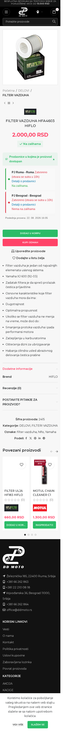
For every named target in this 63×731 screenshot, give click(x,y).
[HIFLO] (11, 507)
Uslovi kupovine (14, 655)
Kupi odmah (30, 242)
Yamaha (50, 432)
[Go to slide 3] (32, 535)
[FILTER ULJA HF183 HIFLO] (16, 473)
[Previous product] (5, 103)
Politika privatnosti (15, 649)
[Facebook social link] (26, 438)
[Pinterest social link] (35, 438)
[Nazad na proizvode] (9, 103)
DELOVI (23, 90)
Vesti (6, 629)
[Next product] (13, 103)
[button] (30, 159)
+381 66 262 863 (18, 581)
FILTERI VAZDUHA (16, 95)
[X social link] (30, 438)
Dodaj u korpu (30, 233)
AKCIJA (7, 683)
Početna (9, 90)
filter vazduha (27, 432)
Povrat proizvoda (14, 668)
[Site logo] (23, 11)
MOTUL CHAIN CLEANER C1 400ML (43, 494)
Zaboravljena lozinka (17, 662)
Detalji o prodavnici (24, 181)
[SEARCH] (54, 21)
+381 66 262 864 (18, 604)
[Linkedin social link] (39, 438)
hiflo (41, 432)
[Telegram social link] (44, 438)
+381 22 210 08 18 (18, 587)
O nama (8, 635)
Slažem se (37, 724)
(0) (23, 500)
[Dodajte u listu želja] (21, 464)
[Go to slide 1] (25, 535)
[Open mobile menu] (6, 11)
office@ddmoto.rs (19, 610)
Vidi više (18, 724)
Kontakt (8, 642)
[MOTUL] (40, 507)
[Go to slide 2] (28, 535)
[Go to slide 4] (35, 535)
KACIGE (8, 690)
